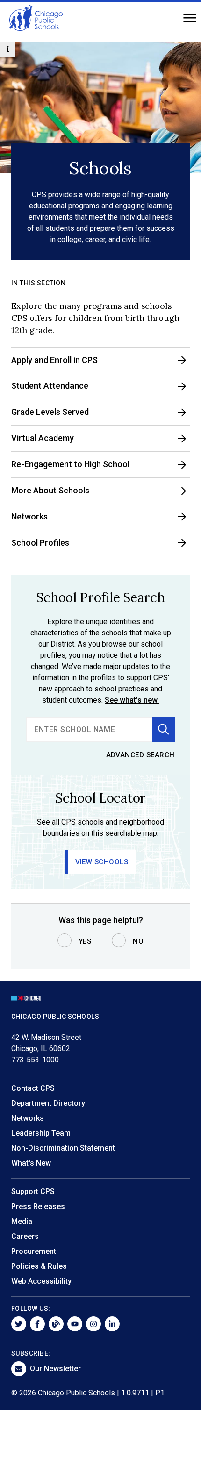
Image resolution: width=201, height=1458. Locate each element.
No (138, 941)
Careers (25, 1236)
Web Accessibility (41, 1281)
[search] (89, 729)
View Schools (102, 862)
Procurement (33, 1251)
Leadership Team (41, 1133)
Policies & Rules (39, 1266)
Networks (27, 1118)
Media (21, 1221)
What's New (31, 1163)
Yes (85, 941)
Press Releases (38, 1206)
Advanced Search (140, 755)
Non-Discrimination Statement (63, 1148)
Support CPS (33, 1191)
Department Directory (48, 1103)
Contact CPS (33, 1088)
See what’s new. (132, 700)
